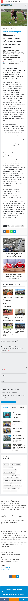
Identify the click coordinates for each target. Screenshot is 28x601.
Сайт (2, 381)
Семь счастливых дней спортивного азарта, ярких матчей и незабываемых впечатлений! (8, 302)
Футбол (22, 225)
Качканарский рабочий (10, 61)
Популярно (14, 407)
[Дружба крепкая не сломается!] (20, 292)
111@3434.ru (5, 569)
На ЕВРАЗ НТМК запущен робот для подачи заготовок (18, 430)
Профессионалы (12, 31)
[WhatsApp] (11, 231)
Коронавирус (16, 480)
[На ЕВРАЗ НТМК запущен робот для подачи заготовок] (7, 430)
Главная (6, 28)
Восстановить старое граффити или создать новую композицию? (18, 438)
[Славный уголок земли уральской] (7, 424)
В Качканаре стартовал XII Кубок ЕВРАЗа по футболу (8, 333)
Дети (17, 475)
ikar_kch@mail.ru (6, 567)
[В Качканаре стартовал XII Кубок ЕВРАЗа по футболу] (8, 326)
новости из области (10, 491)
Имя (3, 369)
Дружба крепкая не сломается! (20, 298)
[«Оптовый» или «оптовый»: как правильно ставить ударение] (7, 415)
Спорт (19, 31)
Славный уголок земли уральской (18, 422)
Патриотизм (8, 485)
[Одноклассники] (7, 231)
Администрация (15, 464)
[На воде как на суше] (20, 326)
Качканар (17, 225)
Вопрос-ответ (8, 475)
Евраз (12, 225)
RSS (9, 225)
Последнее (5, 407)
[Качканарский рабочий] (6, 5)
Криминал (7, 483)
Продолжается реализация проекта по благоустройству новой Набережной (19, 447)
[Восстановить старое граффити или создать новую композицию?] (7, 438)
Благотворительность (10, 469)
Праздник (17, 485)
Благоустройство (9, 472)
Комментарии (23, 407)
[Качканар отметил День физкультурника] (8, 312)
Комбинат (13, 28)
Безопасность (8, 467)
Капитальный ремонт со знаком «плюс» (19, 319)
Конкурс (7, 480)
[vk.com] (10, 576)
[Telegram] (14, 231)
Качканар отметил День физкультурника (8, 319)
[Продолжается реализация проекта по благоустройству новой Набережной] (7, 446)
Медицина (16, 483)
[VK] (4, 231)
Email (3, 375)
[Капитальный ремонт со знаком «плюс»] (20, 312)
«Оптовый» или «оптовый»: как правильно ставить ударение (18, 415)
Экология (15, 488)
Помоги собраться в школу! (13, 1)
